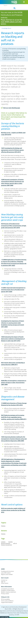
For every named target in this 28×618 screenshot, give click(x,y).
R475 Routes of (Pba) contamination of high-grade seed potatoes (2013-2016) (13, 225)
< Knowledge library (6, 28)
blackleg (10, 542)
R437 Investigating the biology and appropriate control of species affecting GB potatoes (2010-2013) (12, 150)
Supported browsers (7, 602)
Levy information (6, 573)
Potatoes (3, 526)
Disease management (6, 545)
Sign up (3, 581)
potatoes (3, 542)
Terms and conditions (7, 601)
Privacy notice (5, 593)
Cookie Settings (5, 617)
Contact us (4, 580)
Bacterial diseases (5, 543)
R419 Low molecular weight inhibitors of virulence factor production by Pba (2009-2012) (13, 510)
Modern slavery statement (8, 592)
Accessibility (6, 599)
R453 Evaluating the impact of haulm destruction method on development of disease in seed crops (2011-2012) (13, 339)
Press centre (4, 583)
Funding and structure (7, 571)
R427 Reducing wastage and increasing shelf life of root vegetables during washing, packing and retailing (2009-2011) (13, 417)
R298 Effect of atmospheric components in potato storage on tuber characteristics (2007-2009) (13, 382)
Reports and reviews (7, 574)
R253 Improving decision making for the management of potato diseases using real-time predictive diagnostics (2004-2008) (14, 439)
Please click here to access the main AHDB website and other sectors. (11, 22)
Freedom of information (8, 590)
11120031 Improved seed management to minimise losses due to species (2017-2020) (13, 289)
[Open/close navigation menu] (24, 2)
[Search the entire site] (14, 8)
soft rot (15, 543)
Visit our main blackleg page (11, 108)
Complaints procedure (7, 589)
